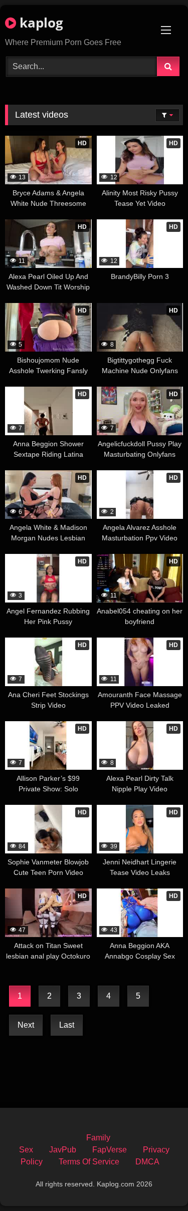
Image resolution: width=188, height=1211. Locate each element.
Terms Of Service (89, 1161)
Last (66, 1025)
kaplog (39, 23)
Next (26, 1025)
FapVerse (109, 1149)
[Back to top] (157, 1181)
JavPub (62, 1149)
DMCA (147, 1161)
